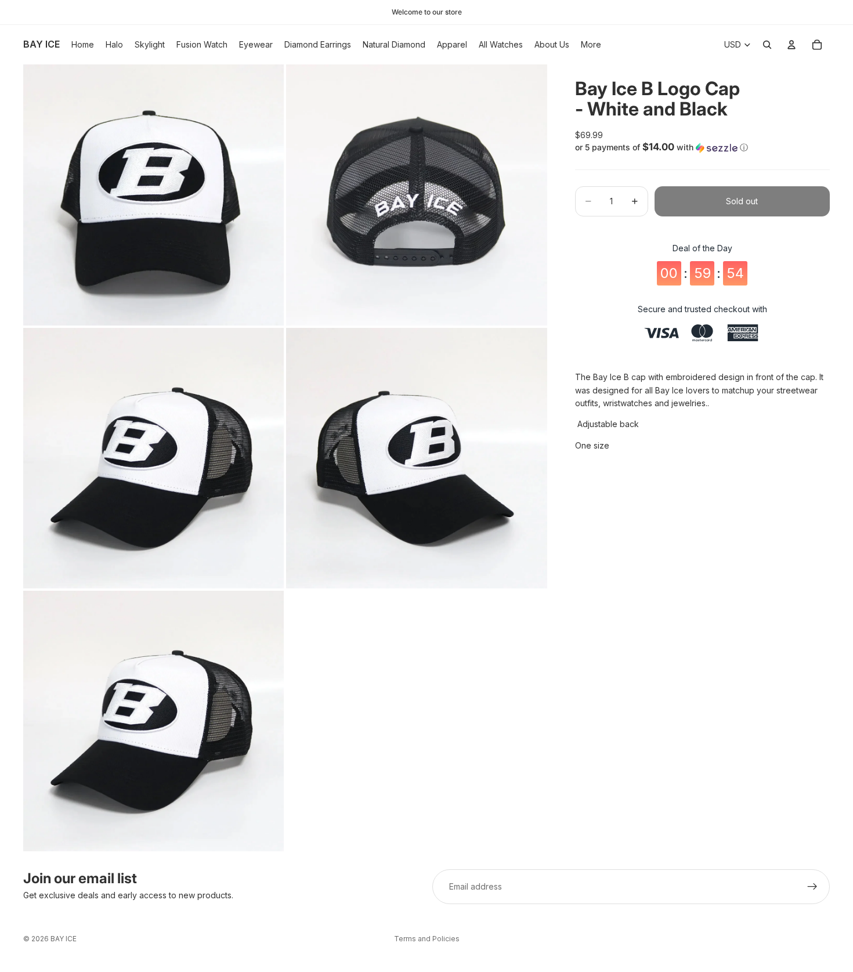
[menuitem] (591, 44)
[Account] (791, 44)
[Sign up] (812, 887)
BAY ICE (63, 938)
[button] (702, 147)
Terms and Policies (427, 938)
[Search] (767, 44)
